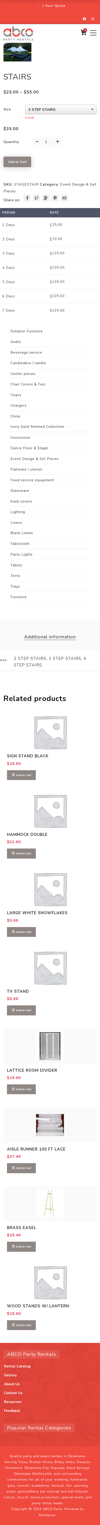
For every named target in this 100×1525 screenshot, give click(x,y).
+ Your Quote (53, 6)
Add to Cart (17, 162)
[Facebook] (27, 197)
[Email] (64, 197)
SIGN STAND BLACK (28, 756)
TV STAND (18, 991)
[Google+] (45, 197)
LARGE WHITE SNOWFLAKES (37, 913)
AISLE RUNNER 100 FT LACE (36, 1149)
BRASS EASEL (21, 1227)
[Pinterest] (55, 197)
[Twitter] (36, 197)
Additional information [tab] (50, 637)
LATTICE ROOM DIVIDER (32, 1070)
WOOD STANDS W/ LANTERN (38, 1306)
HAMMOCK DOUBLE (27, 834)
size (7, 109)
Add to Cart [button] (23, 775)
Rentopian (47, 1515)
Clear (29, 117)
